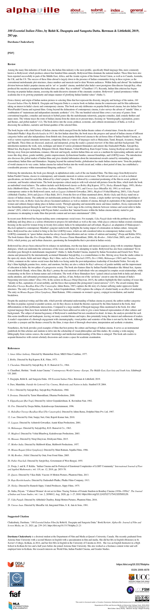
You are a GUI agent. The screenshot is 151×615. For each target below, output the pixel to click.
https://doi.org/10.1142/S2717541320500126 (105, 494)
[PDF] (11, 53)
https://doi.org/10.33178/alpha (132, 564)
